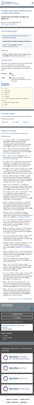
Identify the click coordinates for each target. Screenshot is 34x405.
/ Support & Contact (12, 399)
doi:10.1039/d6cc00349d (23, 146)
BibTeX (13, 75)
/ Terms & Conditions (12, 402)
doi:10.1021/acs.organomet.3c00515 (11, 256)
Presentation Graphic (7, 337)
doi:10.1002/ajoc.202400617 (9, 233)
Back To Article (6, 305)
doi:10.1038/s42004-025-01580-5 (21, 189)
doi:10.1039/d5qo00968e (23, 166)
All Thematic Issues (17, 314)
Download (5, 84)
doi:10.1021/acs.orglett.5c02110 (16, 182)
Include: (3, 78)
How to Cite (5, 335)
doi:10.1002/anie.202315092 (15, 295)
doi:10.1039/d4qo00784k (16, 240)
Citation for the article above (17, 78)
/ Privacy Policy (25, 399)
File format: (4, 73)
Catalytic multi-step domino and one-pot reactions (13, 325)
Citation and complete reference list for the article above (21, 80)
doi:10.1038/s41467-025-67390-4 (12, 153)
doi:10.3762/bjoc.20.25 (10, 261)
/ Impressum (23, 402)
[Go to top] (31, 308)
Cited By (4, 339)
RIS (12, 73)
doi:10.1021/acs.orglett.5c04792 (10, 158)
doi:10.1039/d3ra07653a (15, 279)
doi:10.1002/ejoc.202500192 (23, 217)
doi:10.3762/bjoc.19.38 (20, 55)
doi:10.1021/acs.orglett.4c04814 (10, 225)
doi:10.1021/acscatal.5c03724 (26, 173)
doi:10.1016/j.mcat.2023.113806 (10, 270)
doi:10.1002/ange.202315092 (24, 286)
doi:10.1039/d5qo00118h (16, 199)
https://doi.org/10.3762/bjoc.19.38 (9, 24)
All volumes (17, 317)
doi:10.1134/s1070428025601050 (16, 209)
